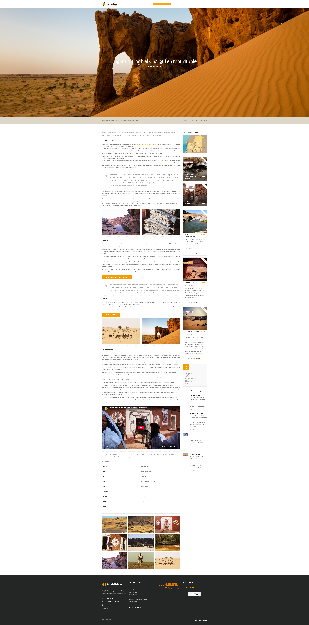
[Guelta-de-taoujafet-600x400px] (114, 560)
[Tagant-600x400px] (141, 524)
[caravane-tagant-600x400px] (167, 560)
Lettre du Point (133, 592)
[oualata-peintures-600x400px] (114, 542)
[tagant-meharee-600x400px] (114, 524)
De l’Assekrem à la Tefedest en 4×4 (190, 235)
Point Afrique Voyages (108, 120)
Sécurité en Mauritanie (196, 413)
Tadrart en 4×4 (189, 282)
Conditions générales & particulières (138, 599)
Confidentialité (133, 603)
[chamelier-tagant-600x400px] (141, 560)
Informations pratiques (135, 589)
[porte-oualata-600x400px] (167, 524)
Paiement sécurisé (133, 594)
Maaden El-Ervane (195, 454)
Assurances (132, 596)
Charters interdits (195, 395)
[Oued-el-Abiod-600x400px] (141, 542)
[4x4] (195, 221)
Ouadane (161, 160)
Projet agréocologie (195, 433)
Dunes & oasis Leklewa (192, 331)
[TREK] (195, 318)
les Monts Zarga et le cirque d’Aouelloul (146, 144)
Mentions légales (133, 601)
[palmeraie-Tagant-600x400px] (167, 542)
